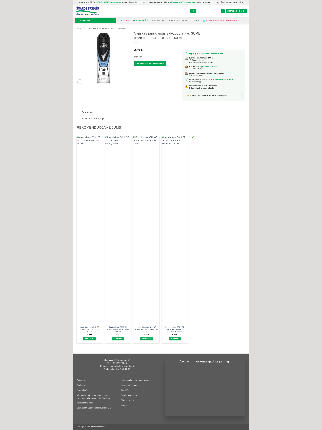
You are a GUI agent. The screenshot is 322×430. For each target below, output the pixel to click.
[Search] (193, 11)
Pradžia (81, 29)
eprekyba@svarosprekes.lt (122, 366)
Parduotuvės (190, 20)
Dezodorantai (118, 29)
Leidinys (173, 20)
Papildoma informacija (93, 118)
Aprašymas (87, 112)
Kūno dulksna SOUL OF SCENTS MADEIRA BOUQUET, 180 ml (174, 329)
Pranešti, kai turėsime (150, 63)
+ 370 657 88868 (119, 363)
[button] (223, 11)
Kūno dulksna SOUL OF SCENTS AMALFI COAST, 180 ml (89, 329)
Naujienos (157, 20)
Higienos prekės (97, 29)
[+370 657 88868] (246, 20)
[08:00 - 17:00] (241, 20)
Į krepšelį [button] (89, 338)
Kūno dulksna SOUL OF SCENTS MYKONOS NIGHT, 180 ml (118, 329)
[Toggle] (79, 112)
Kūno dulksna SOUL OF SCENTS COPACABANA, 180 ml (146, 329)
